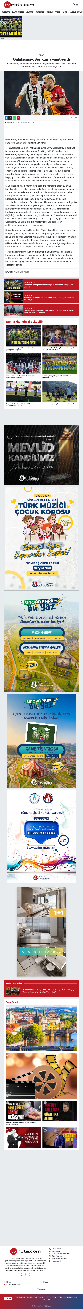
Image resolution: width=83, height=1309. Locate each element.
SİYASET (29, 12)
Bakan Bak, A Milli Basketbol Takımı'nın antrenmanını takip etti (20, 376)
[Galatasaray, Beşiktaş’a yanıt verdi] (41, 93)
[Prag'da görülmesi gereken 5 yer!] (41, 1028)
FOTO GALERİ (18, 12)
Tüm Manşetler (57, 1256)
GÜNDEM (6, 12)
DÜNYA (50, 12)
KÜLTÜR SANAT (76, 12)
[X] (21, 1275)
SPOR (65, 12)
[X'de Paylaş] (10, 118)
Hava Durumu (57, 1249)
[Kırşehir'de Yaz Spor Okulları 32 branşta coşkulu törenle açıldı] (23, 392)
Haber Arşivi (56, 1261)
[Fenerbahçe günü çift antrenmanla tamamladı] (59, 392)
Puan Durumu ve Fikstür (60, 1254)
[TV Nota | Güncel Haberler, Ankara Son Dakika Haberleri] (19, 4)
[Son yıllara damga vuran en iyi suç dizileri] (41, 1076)
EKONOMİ (40, 12)
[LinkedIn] (29, 1275)
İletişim (45, 1282)
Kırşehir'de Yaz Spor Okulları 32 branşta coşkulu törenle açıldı (20, 405)
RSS (9, 1298)
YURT (57, 12)
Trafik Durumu (57, 1251)
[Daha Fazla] (18, 118)
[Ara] (74, 5)
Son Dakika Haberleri (59, 1259)
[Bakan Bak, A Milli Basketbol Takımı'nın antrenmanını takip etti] (23, 364)
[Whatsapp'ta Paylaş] (14, 118)
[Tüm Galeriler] (76, 1002)
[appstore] (41, 1289)
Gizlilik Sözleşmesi (13, 1284)
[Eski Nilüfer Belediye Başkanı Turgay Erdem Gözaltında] (59, 1137)
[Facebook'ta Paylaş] (6, 118)
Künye (8, 1282)
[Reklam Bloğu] (41, 455)
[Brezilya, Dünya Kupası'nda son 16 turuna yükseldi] (59, 364)
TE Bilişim (47, 1306)
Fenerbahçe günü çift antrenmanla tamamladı (59, 404)
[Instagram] (25, 1275)
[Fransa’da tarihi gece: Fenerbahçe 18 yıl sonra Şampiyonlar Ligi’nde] (23, 336)
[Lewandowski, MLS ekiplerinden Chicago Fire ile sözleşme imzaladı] (59, 336)
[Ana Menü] (77, 5)
